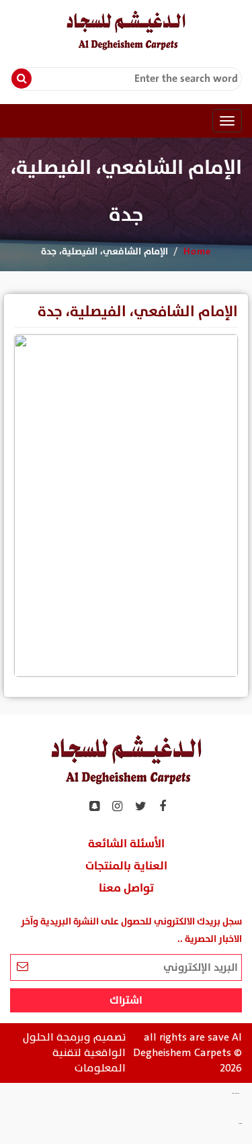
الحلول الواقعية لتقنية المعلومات (74, 1053)
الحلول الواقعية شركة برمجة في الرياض (247, 1124)
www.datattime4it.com (235, 1093)
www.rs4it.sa (240, 1124)
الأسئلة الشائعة (126, 844)
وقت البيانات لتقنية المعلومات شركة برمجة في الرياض (245, 1093)
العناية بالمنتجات (126, 866)
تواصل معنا (126, 888)
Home (197, 251)
